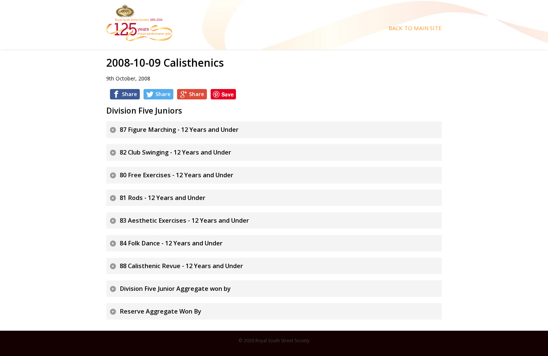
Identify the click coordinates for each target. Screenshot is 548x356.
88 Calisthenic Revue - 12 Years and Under (181, 266)
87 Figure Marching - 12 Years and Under (179, 129)
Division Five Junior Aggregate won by (175, 289)
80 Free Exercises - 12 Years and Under (176, 175)
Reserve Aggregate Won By (160, 311)
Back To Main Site (415, 28)
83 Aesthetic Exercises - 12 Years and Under (184, 220)
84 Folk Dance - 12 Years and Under (171, 243)
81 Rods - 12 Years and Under (162, 198)
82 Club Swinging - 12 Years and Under (175, 152)
